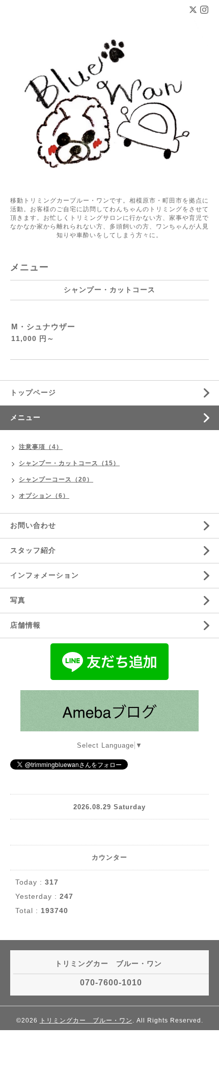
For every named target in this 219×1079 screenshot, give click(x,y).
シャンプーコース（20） (56, 479)
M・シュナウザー (43, 326)
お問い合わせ (33, 525)
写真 (17, 600)
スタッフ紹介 (33, 550)
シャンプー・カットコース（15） (69, 463)
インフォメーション (44, 575)
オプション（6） (44, 495)
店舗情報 (25, 625)
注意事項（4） (41, 446)
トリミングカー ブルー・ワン (86, 1020)
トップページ (33, 392)
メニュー (25, 417)
